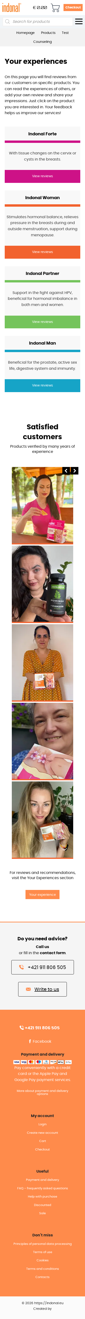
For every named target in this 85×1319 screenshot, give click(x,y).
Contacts (42, 1277)
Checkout (73, 7)
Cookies (43, 1260)
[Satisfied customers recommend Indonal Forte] (42, 505)
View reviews (42, 176)
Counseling (42, 42)
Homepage (25, 33)
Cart (42, 1141)
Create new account (42, 1132)
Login (42, 1124)
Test (65, 33)
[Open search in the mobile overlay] (37, 21)
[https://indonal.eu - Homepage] (11, 7)
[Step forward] (74, 473)
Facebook (41, 1041)
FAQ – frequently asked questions (42, 1188)
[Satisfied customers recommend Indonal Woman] (42, 662)
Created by (42, 1309)
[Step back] (66, 473)
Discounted (42, 1205)
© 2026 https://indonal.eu (43, 1303)
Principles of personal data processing (42, 1244)
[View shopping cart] (55, 7)
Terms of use (42, 1252)
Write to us (46, 989)
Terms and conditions (42, 1269)
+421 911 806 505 (47, 967)
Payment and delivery (42, 1180)
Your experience (42, 895)
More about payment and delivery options (42, 1093)
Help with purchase (42, 1196)
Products (48, 33)
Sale (42, 1213)
